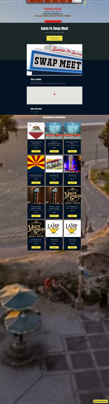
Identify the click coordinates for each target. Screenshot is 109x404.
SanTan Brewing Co (36, 175)
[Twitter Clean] (78, 4)
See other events (54, 38)
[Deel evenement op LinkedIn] (36, 111)
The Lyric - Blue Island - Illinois (54, 207)
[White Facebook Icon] (79, 4)
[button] (85, 2)
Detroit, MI (72, 175)
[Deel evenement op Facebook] (31, 111)
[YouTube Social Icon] (76, 4)
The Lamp (54, 240)
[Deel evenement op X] (33, 111)
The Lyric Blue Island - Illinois (36, 207)
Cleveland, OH (54, 175)
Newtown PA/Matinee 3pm (54, 143)
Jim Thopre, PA (72, 206)
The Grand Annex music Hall (36, 143)
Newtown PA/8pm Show (72, 143)
